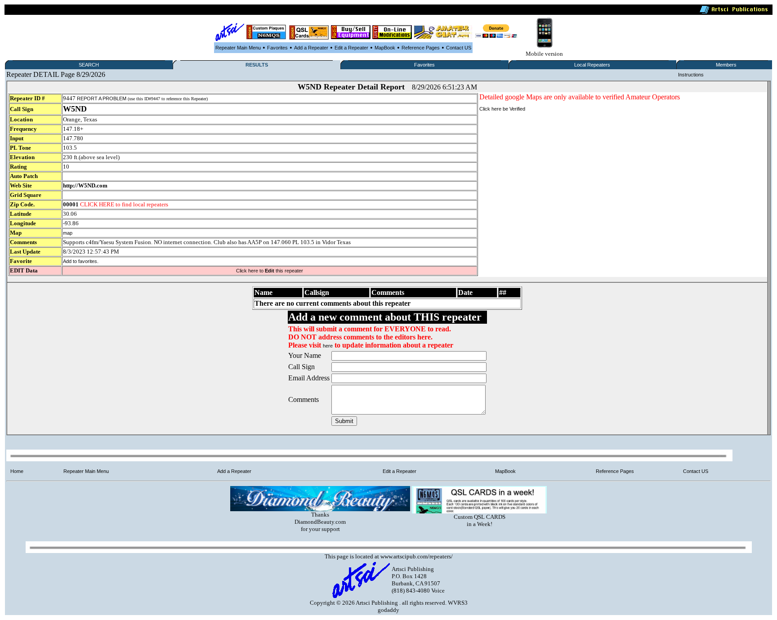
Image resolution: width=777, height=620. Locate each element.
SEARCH (89, 64)
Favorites (277, 47)
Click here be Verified (502, 109)
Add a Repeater (311, 47)
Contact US (458, 47)
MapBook (385, 47)
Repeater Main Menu (238, 47)
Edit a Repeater (351, 47)
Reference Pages (421, 47)
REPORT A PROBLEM (101, 98)
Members (726, 64)
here (328, 345)
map (67, 233)
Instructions (691, 74)
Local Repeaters (592, 64)
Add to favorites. (80, 261)
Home (16, 471)
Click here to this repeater (269, 270)
